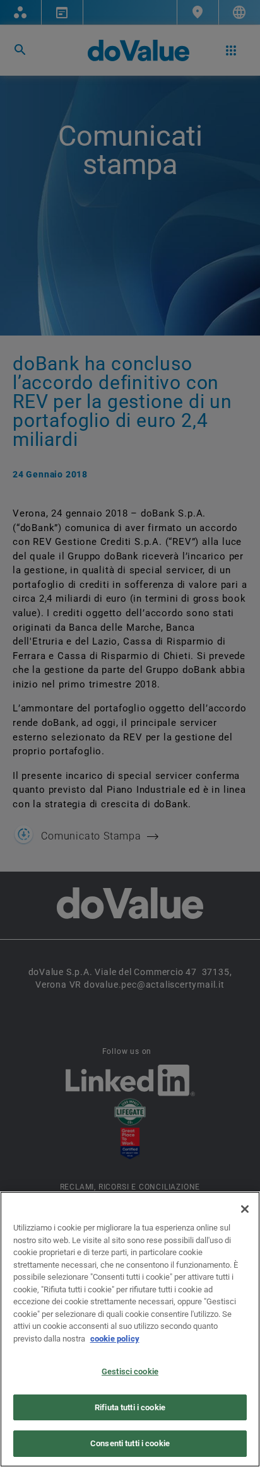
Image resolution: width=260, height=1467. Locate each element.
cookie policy (114, 1338)
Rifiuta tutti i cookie (130, 1407)
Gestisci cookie (130, 1371)
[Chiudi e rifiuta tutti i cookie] (245, 1209)
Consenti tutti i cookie (130, 1443)
